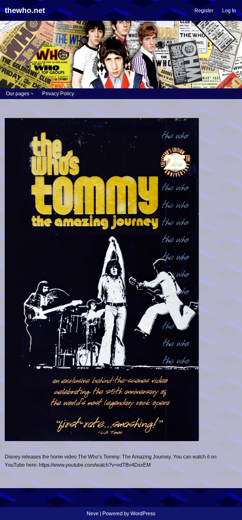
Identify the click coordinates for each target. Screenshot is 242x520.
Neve (93, 513)
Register (203, 10)
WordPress (142, 513)
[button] (32, 93)
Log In (229, 10)
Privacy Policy (58, 93)
